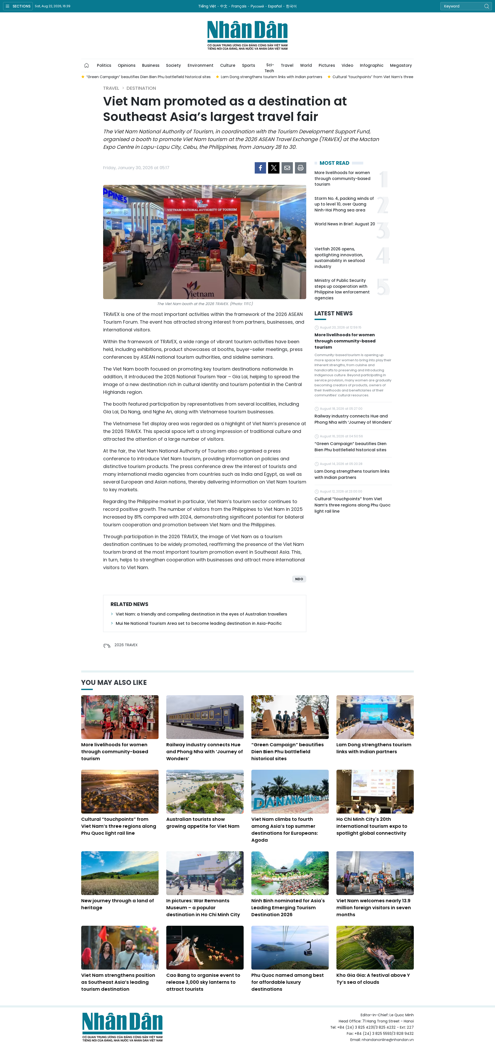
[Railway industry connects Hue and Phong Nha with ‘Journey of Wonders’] (205, 717)
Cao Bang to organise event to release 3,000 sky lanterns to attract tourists (203, 982)
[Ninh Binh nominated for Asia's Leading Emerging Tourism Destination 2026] (290, 873)
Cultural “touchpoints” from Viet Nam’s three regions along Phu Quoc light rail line (353, 505)
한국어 (291, 6)
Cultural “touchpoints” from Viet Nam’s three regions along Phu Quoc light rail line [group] (406, 76)
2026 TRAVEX (126, 645)
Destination (141, 88)
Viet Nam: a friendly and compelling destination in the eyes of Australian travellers (201, 614)
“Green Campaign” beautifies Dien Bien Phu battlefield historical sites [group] (148, 76)
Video (347, 65)
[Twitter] (273, 168)
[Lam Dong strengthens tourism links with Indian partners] (375, 717)
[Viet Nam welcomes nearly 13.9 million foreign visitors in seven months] (375, 873)
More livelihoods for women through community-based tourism (342, 178)
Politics (104, 65)
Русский (257, 6)
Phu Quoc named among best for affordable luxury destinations (287, 982)
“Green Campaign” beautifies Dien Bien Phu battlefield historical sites (350, 447)
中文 (223, 6)
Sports (248, 65)
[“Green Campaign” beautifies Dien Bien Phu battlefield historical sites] (290, 717)
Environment (200, 65)
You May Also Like (114, 682)
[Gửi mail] (287, 168)
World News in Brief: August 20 (345, 224)
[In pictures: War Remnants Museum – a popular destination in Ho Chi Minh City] (205, 873)
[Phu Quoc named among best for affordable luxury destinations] (290, 948)
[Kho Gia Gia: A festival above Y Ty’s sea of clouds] (375, 948)
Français (239, 6)
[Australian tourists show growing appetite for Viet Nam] (205, 792)
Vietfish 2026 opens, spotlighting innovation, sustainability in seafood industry (340, 257)
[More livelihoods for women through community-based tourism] (120, 717)
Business (150, 65)
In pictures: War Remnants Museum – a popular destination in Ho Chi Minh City (203, 907)
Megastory (401, 65)
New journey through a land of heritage (117, 904)
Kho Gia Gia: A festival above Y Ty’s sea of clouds (373, 978)
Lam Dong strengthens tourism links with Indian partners (352, 474)
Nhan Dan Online (247, 35)
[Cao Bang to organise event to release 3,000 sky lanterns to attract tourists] (205, 948)
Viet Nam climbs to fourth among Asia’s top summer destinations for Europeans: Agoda (284, 829)
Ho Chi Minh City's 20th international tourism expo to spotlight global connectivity (371, 826)
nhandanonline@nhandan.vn (388, 1039)
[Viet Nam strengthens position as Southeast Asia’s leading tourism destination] (120, 948)
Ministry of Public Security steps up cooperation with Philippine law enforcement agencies (342, 289)
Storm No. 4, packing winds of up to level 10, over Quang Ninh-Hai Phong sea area (344, 204)
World (306, 65)
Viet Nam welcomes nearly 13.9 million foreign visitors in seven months (373, 907)
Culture (227, 65)
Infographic (371, 65)
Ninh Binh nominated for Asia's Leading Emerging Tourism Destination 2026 (288, 907)
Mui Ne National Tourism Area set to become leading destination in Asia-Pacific (199, 623)
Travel (287, 65)
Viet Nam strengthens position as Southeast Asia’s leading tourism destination (118, 982)
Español (275, 6)
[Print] (300, 168)
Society (173, 65)
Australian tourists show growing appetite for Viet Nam (203, 822)
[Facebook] (260, 168)
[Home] (86, 65)
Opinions (126, 65)
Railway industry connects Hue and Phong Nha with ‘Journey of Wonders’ (353, 419)
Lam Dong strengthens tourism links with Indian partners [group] (271, 76)
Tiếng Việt (207, 6)
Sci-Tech (269, 67)
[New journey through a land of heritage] (120, 873)
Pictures (327, 65)
